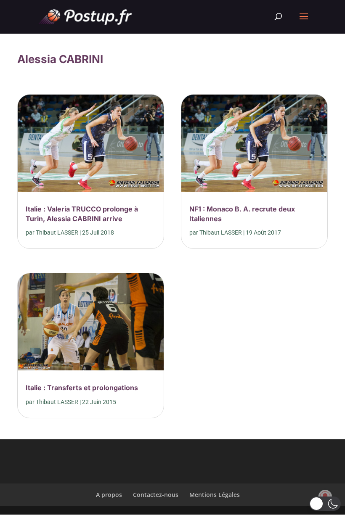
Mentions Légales (214, 495)
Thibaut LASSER (57, 232)
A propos (109, 495)
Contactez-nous (155, 495)
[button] (325, 504)
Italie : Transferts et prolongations (82, 387)
